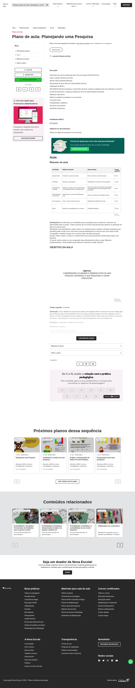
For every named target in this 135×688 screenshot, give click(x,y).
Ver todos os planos (67, 481)
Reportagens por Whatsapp (34, 628)
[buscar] (47, 5)
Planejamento (29, 615)
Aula (18, 55)
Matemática (61, 27)
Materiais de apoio (23, 59)
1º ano (52, 27)
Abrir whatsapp (79, 149)
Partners (27, 663)
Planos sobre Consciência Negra (73, 599)
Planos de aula (24, 27)
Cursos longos (103, 615)
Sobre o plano (21, 63)
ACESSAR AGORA (28, 138)
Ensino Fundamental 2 (106, 606)
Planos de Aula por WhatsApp (72, 612)
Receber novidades (109, 644)
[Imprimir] (18, 89)
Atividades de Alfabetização (71, 615)
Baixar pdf (29, 75)
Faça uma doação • (31, 660)
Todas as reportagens (32, 593)
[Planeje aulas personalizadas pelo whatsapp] (130, 661)
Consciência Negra (31, 599)
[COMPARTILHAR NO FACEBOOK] (86, 364)
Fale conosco (29, 647)
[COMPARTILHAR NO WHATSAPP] (79, 364)
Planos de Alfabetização (69, 602)
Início (14, 27)
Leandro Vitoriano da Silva (62, 56)
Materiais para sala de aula (74, 5)
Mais (115, 4)
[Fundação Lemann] (124, 680)
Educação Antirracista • (106, 596)
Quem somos (29, 650)
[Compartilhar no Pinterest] (38, 89)
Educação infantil (31, 602)
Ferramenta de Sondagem (70, 596)
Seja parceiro (29, 656)
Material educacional (68, 609)
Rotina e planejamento (106, 609)
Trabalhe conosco (31, 653)
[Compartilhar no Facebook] (31, 89)
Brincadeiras (29, 612)
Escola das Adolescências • (34, 622)
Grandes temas (30, 596)
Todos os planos (67, 593)
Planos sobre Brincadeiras (70, 606)
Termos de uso (66, 644)
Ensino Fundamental (39, 27)
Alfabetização (29, 606)
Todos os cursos (104, 593)
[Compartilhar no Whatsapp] (25, 89)
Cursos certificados (92, 4)
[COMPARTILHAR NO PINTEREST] (93, 364)
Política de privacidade (69, 650)
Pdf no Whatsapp (29, 80)
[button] (120, 545)
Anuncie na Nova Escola (33, 666)
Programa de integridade (70, 647)
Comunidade (105, 4)
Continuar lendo (86, 338)
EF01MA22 (54, 123)
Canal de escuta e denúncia (71, 653)
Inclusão (27, 609)
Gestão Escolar (30, 619)
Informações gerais (23, 51)
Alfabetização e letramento (107, 602)
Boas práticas (58, 4)
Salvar (29, 70)
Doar (67, 572)
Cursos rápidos (103, 612)
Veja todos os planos (83, 43)
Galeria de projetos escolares (35, 625)
